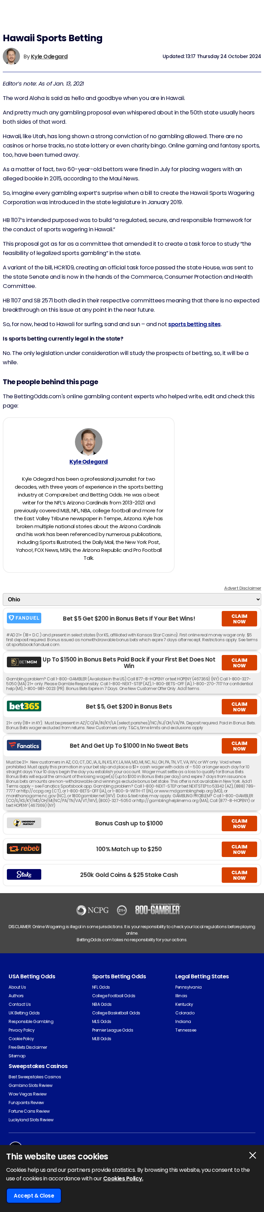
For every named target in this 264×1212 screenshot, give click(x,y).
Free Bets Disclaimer (28, 1047)
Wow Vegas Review (27, 1094)
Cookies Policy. (123, 1178)
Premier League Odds (112, 1030)
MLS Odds (101, 1021)
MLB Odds (101, 1039)
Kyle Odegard (49, 56)
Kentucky (184, 1004)
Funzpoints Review (26, 1102)
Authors (16, 996)
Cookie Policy (21, 1039)
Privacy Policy (21, 1030)
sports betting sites (194, 324)
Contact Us (20, 1004)
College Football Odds (113, 996)
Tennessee (185, 1030)
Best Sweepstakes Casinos (35, 1077)
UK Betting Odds (24, 1013)
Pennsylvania (188, 987)
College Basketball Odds (116, 1013)
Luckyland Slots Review (31, 1120)
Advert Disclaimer (242, 588)
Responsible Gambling (31, 1021)
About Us (17, 987)
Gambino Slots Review (30, 1085)
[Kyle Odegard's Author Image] (88, 442)
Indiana (183, 1021)
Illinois (181, 996)
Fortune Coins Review (29, 1111)
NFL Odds (101, 987)
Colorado (184, 1013)
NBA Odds (102, 1004)
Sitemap (17, 1056)
